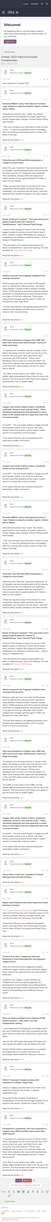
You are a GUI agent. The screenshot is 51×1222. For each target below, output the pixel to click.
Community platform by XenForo (20, 1218)
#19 (47, 1076)
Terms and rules (17, 1211)
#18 (47, 1014)
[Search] (46, 4)
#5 (48, 272)
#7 (48, 403)
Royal (5, 1208)
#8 (48, 462)
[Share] (44, 79)
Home (44, 1211)
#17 (47, 952)
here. (22, 140)
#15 (47, 871)
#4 (48, 215)
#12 (47, 685)
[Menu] (3, 12)
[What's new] (41, 4)
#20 (47, 1125)
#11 (47, 629)
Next (26, 1180)
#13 (47, 747)
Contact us (5, 1211)
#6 (48, 336)
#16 (47, 899)
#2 (48, 100)
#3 (48, 156)
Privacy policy (30, 1211)
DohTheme (15, 1220)
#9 (48, 513)
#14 (47, 814)
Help (38, 1211)
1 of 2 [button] (19, 1180)
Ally (4, 64)
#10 (47, 570)
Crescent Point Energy (22, 250)
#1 (48, 79)
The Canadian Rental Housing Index (17, 910)
